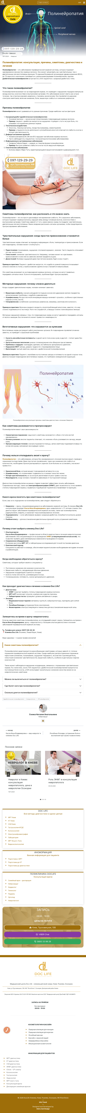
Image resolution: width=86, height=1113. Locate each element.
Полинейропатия (9, 459)
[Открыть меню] (84, 2)
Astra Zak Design (43, 1109)
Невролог (12, 53)
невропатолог (31, 699)
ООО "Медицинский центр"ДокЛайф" (54, 994)
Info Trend (43, 1102)
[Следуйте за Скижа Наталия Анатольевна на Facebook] (43, 720)
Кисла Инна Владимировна (35, 508)
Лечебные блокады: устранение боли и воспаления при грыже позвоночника (65, 733)
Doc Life (5, 53)
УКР (79, 2)
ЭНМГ (48, 537)
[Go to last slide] (8, 774)
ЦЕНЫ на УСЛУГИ (43, 921)
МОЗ (12, 994)
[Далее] (77, 774)
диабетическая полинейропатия (13, 699)
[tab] (40, 799)
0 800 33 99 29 (43, 2)
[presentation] (23, 763)
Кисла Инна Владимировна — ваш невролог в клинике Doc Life (23, 733)
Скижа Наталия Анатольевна (43, 714)
